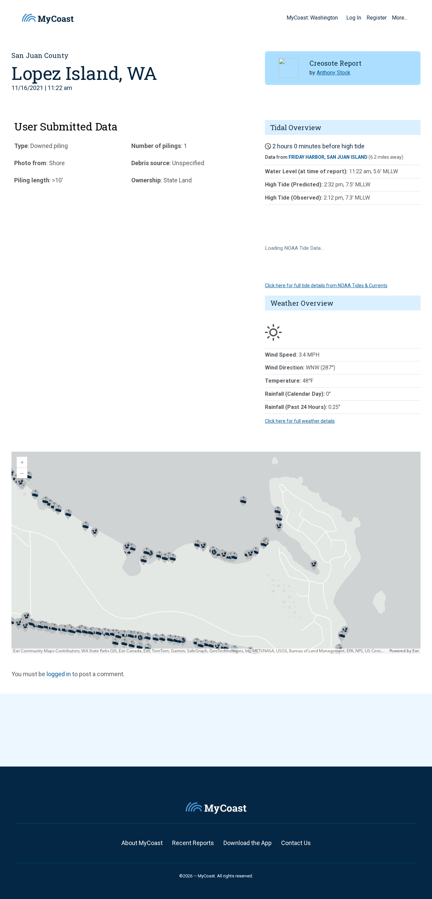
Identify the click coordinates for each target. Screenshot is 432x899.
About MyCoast (142, 842)
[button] (340, 17)
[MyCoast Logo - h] (48, 18)
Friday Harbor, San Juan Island (328, 157)
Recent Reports (193, 842)
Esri (415, 651)
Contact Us (296, 842)
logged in (59, 674)
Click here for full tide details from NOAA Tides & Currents (326, 285)
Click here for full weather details (300, 421)
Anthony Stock (333, 72)
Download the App (247, 842)
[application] (216, 553)
